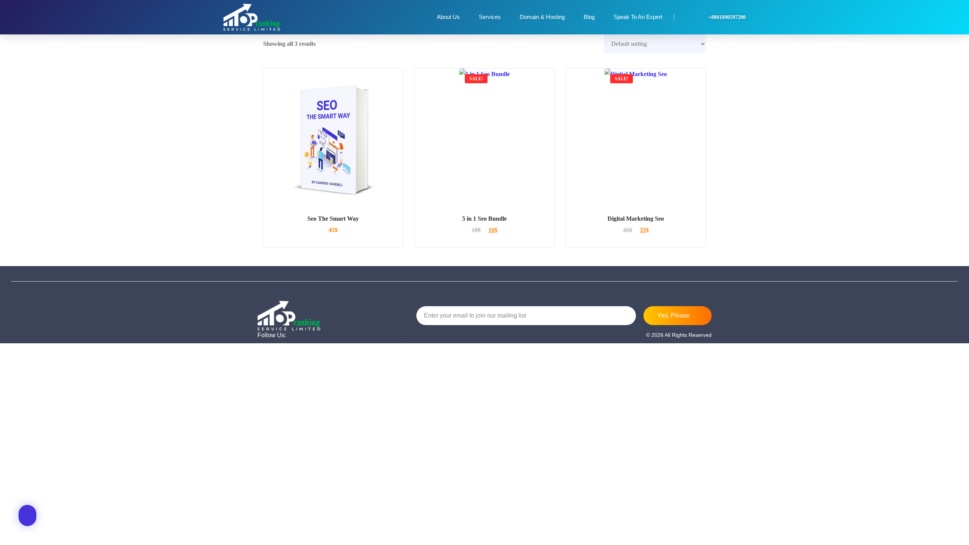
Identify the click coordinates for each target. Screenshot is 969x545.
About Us (448, 17)
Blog (589, 17)
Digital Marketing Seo (636, 218)
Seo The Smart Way (333, 218)
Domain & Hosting (542, 17)
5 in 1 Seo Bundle (484, 218)
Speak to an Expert (638, 17)
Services (490, 17)
